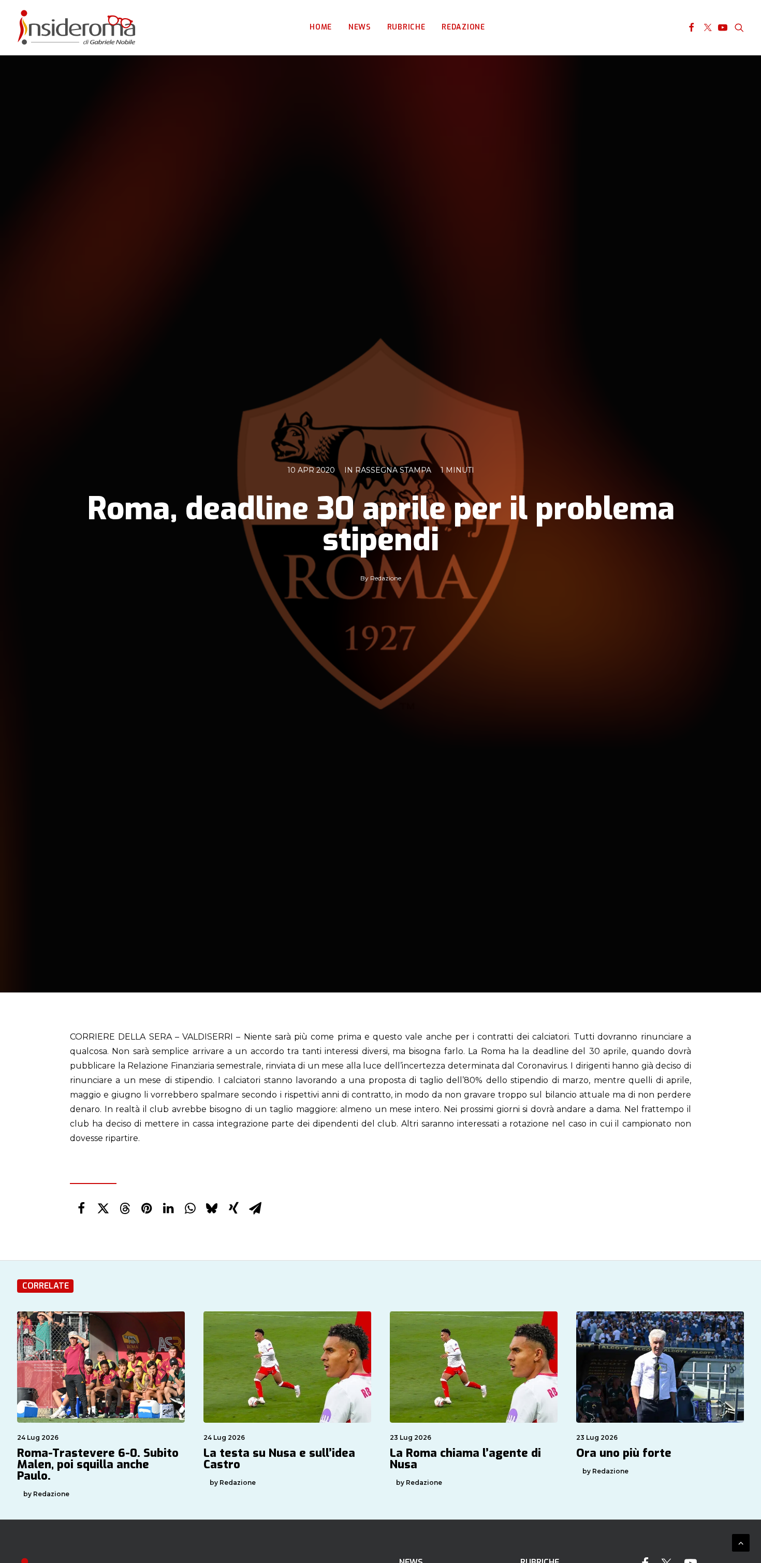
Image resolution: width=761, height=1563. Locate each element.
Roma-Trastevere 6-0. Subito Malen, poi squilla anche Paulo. (98, 1464)
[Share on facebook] (81, 1208)
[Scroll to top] (741, 1542)
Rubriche (406, 27)
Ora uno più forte (623, 1452)
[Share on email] (255, 1208)
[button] (691, 27)
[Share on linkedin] (168, 1208)
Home (321, 27)
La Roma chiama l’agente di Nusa (465, 1458)
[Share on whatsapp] (190, 1208)
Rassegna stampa (393, 470)
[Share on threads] (124, 1208)
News (359, 27)
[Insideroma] (76, 27)
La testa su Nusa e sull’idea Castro (279, 1458)
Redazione (463, 27)
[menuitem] (320, 27)
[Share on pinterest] (146, 1208)
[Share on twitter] (103, 1208)
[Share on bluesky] (211, 1208)
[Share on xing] (233, 1208)
